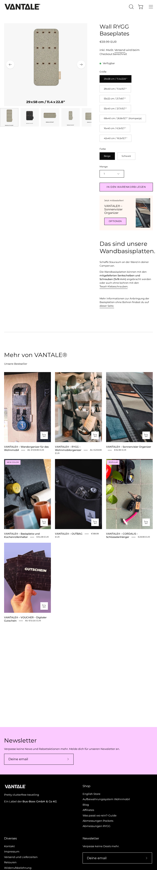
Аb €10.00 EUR (33, 620)
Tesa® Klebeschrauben (114, 286)
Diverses (10, 838)
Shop (86, 786)
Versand (119, 50)
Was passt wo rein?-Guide (100, 815)
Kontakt (9, 846)
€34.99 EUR (42, 537)
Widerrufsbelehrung (17, 867)
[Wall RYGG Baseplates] (9, 117)
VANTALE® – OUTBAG (68, 533)
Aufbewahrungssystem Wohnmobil (106, 799)
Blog (86, 804)
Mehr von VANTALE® (35, 355)
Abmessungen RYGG (96, 826)
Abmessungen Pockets (98, 820)
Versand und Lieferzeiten (21, 857)
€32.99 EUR (120, 450)
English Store (91, 793)
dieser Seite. (107, 305)
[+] (44, 435)
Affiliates (88, 810)
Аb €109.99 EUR (35, 450)
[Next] (81, 64)
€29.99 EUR (144, 537)
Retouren (10, 862)
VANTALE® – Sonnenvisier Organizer (113, 209)
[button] (131, 7)
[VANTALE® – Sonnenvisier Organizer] (143, 213)
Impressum (11, 851)
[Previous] (10, 64)
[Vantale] (22, 6)
